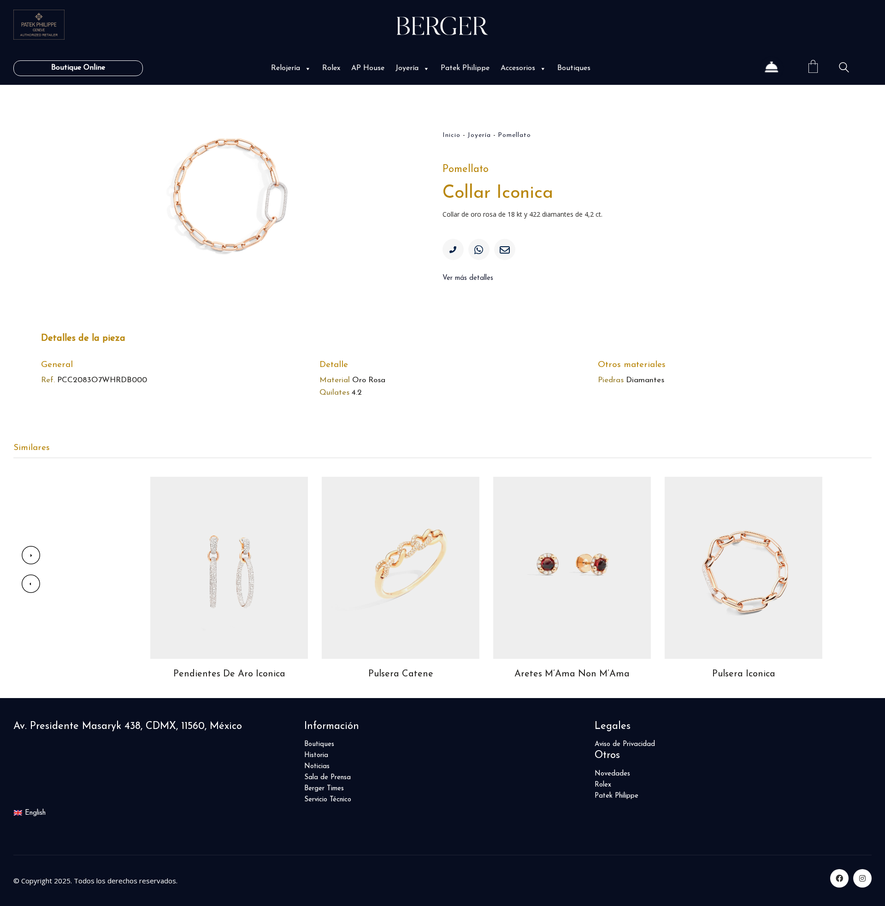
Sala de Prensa (327, 777)
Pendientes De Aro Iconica (229, 674)
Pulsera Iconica (743, 674)
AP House (367, 68)
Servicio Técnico (327, 799)
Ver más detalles (467, 278)
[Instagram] (862, 878)
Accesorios (518, 68)
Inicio (451, 135)
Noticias (317, 766)
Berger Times (324, 788)
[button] (307, 68)
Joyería (407, 68)
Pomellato (514, 135)
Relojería (285, 68)
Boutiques (573, 68)
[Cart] (813, 68)
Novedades (612, 773)
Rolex (331, 68)
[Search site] (844, 69)
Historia (316, 755)
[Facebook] (839, 878)
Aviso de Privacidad (625, 744)
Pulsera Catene (400, 674)
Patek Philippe (465, 68)
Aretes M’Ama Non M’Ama (572, 674)
